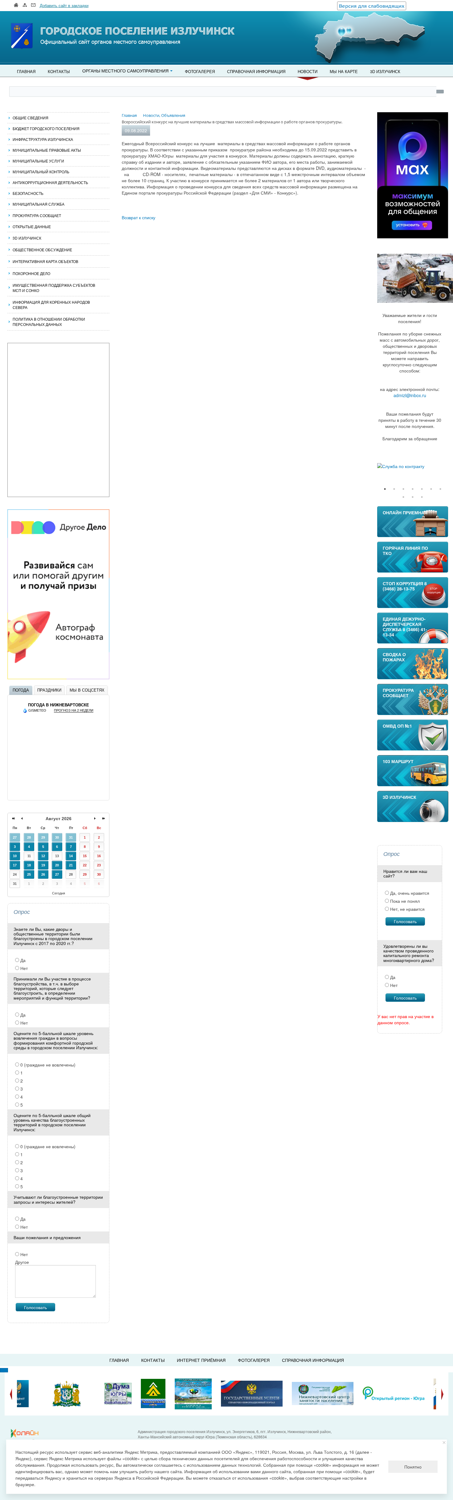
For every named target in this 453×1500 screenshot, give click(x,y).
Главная (26, 71)
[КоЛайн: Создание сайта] (26, 1433)
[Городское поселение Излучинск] (35, 23)
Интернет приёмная (201, 1360)
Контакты (59, 71)
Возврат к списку (138, 217)
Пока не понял (404, 901)
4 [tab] (413, 489)
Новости (307, 71)
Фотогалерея (200, 71)
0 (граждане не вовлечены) (47, 1065)
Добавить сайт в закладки (64, 5)
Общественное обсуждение (42, 249)
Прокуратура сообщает (37, 215)
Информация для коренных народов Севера (51, 304)
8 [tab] (403, 497)
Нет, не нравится (407, 909)
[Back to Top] (4, 1370)
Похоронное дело (31, 273)
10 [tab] (422, 497)
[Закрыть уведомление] (444, 1442)
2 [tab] (394, 489)
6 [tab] (431, 489)
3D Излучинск (385, 71)
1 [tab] (385, 489)
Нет (23, 968)
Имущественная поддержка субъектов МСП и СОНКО (54, 287)
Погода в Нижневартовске (58, 705)
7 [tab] (440, 489)
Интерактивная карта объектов (45, 261)
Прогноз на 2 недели (73, 710)
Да (22, 960)
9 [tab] (413, 497)
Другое (22, 1262)
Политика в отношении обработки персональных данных (49, 321)
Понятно (413, 1467)
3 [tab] (403, 489)
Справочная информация (256, 71)
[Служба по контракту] (412, 466)
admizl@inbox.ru (410, 395)
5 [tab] (422, 489)
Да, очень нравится (409, 893)
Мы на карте (344, 71)
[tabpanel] (412, 466)
